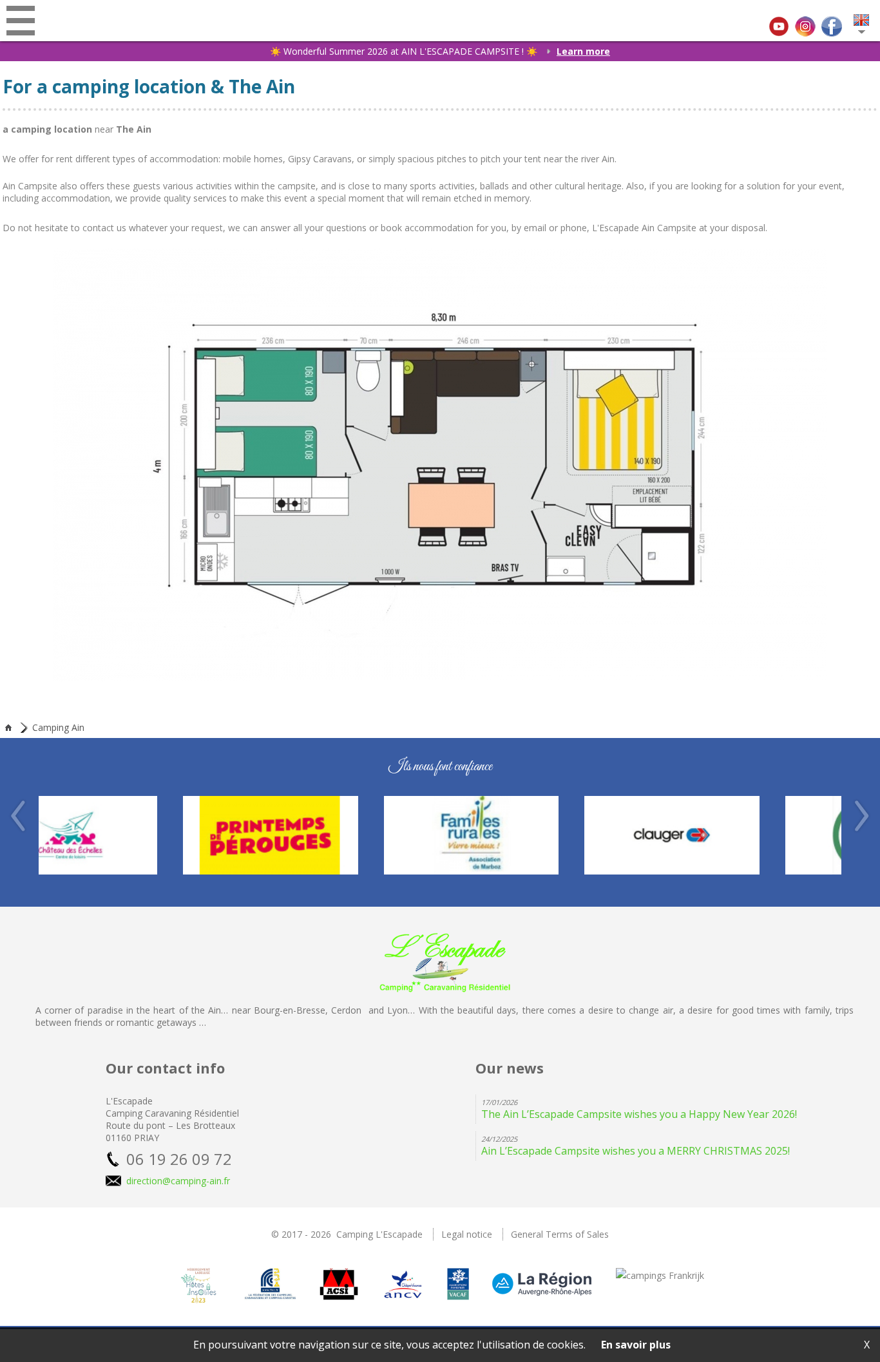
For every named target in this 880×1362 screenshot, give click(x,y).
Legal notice (466, 1234)
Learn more (583, 51)
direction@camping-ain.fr (178, 1181)
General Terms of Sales (560, 1234)
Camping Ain (58, 728)
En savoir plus (636, 1345)
